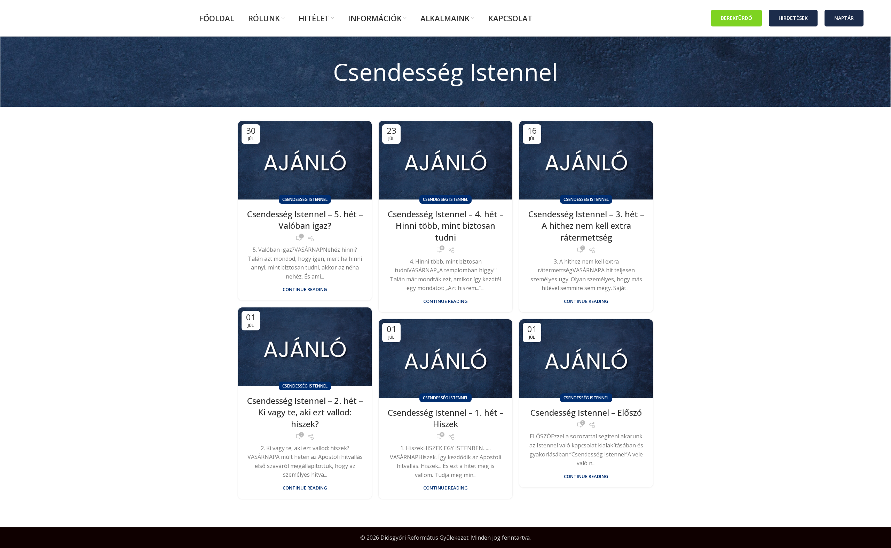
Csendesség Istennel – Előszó (586, 412)
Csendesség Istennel (305, 199)
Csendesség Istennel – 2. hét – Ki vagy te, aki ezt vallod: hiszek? (305, 412)
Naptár (844, 18)
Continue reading (305, 289)
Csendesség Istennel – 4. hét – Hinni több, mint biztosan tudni (446, 225)
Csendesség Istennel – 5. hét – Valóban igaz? (305, 220)
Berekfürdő (736, 18)
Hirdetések (793, 18)
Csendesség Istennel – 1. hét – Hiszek (446, 418)
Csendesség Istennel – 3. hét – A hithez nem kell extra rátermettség (586, 225)
